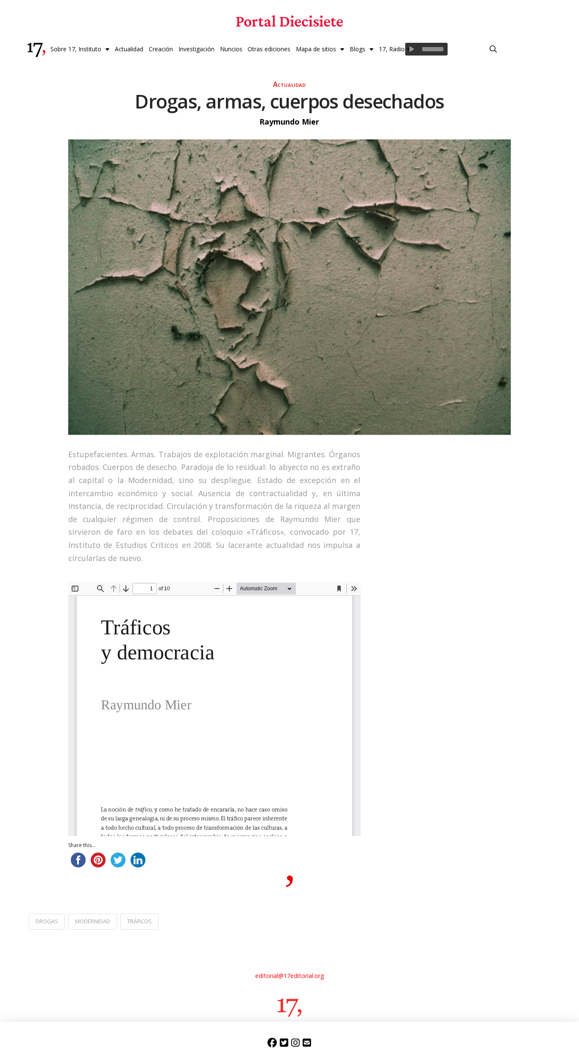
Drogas (47, 921)
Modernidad (92, 921)
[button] (493, 49)
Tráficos (139, 921)
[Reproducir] (411, 49)
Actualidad (289, 84)
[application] (426, 49)
